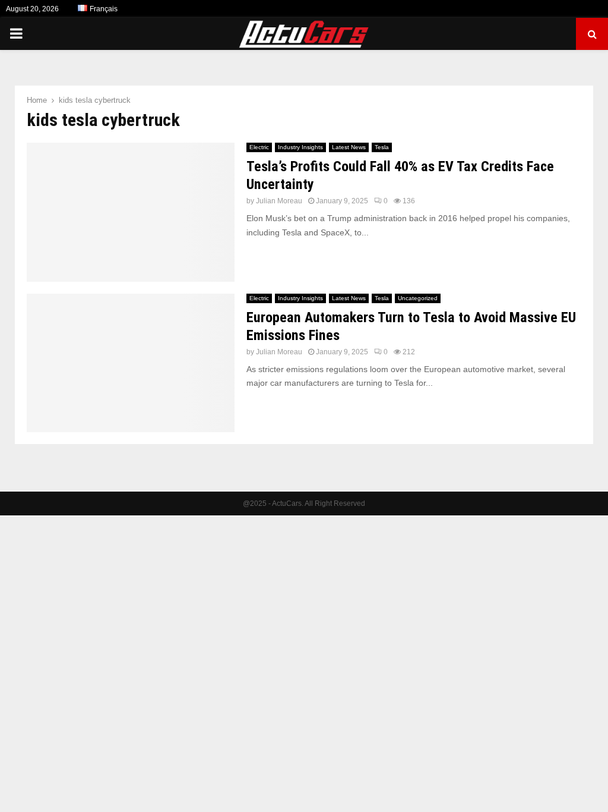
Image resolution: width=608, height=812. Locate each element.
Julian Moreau (279, 201)
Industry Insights (300, 147)
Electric (259, 147)
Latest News (349, 147)
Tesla (382, 147)
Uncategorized (418, 298)
